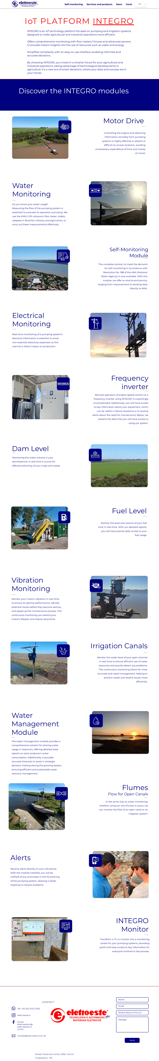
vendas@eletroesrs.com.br (31, 1036)
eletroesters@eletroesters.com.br (25, 1026)
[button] (119, 4)
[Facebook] (13, 1022)
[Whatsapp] (13, 1008)
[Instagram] (13, 1015)
